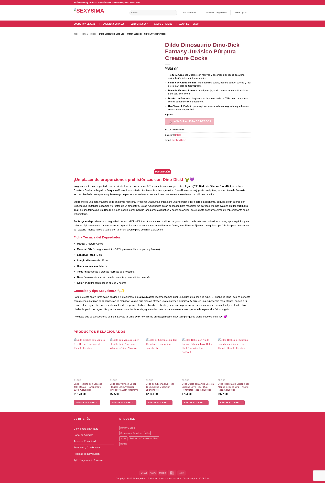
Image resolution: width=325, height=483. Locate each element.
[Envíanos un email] (244, 3)
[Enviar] (174, 13)
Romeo (123, 444)
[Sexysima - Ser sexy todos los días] (93, 12)
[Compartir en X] (173, 147)
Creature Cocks (179, 140)
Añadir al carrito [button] (87, 402)
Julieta (123, 438)
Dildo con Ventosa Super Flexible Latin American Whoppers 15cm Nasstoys (124, 387)
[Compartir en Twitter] (179, 147)
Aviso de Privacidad (85, 441)
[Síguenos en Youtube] (250, 3)
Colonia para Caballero (131, 433)
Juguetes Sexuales (113, 24)
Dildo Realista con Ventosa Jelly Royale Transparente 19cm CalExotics (88, 387)
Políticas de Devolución (87, 453)
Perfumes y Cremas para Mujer (144, 438)
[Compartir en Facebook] (167, 147)
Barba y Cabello (127, 428)
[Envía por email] (185, 147)
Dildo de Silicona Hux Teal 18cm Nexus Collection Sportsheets (160, 387)
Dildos (93, 34)
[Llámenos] (247, 3)
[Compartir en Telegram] (208, 147)
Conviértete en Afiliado (86, 428)
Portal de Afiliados (83, 434)
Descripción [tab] (162, 172)
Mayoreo (184, 24)
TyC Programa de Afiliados (88, 460)
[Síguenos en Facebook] (238, 3)
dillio (147, 433)
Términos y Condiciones (87, 447)
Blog (196, 24)
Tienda (84, 34)
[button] (216, 12)
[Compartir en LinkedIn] (196, 147)
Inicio (76, 34)
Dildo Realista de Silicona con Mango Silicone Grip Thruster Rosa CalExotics (234, 387)
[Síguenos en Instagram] (241, 3)
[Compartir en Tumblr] (202, 147)
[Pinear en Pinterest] (190, 147)
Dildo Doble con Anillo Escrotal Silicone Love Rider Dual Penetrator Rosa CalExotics (198, 387)
